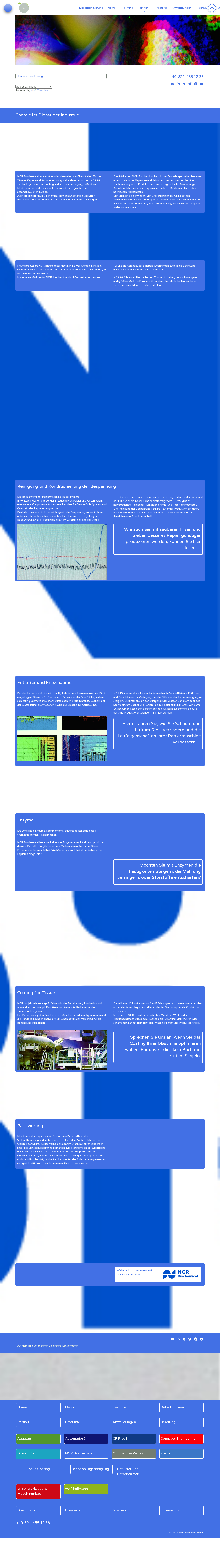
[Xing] (184, 84)
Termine (127, 8)
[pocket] (201, 84)
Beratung (204, 8)
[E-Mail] (172, 84)
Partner (143, 8)
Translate (42, 90)
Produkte (161, 8)
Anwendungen (182, 8)
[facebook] (196, 84)
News (111, 8)
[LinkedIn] (178, 84)
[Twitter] (190, 84)
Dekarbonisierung (91, 8)
